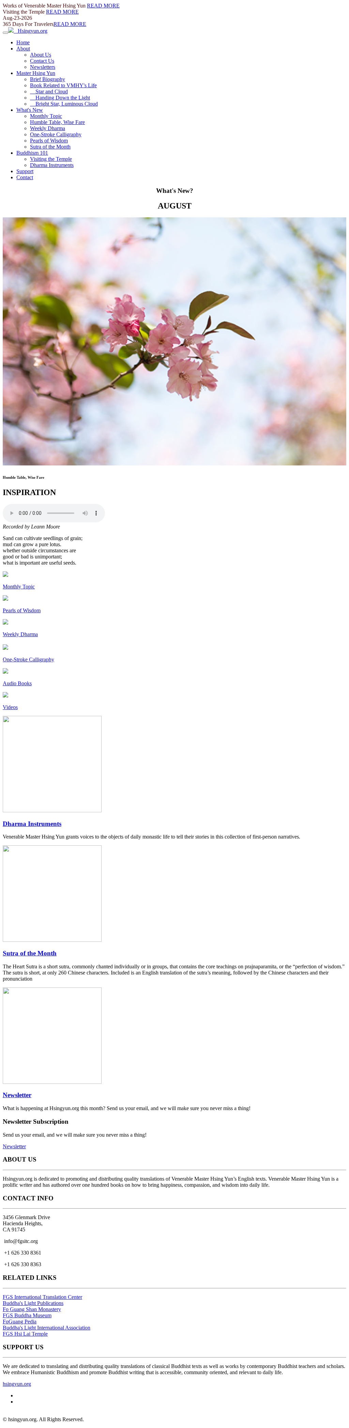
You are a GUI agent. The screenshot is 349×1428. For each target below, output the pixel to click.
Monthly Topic (46, 116)
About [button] (23, 48)
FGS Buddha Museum (27, 1315)
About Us (40, 55)
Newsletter (17, 1095)
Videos (10, 707)
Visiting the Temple (51, 159)
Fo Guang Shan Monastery (32, 1309)
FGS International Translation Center (42, 1297)
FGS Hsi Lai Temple (25, 1334)
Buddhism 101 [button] (32, 153)
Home (23, 42)
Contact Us (42, 61)
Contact (24, 177)
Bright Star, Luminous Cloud (64, 104)
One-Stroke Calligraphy (55, 134)
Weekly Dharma (47, 128)
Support (24, 171)
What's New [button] (29, 110)
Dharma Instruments (52, 165)
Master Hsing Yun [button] (35, 73)
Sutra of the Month (50, 147)
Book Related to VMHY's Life (63, 85)
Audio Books (17, 683)
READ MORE (103, 6)
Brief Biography (47, 79)
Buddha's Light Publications (33, 1303)
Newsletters (42, 67)
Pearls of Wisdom (49, 140)
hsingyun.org (17, 1384)
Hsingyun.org (30, 31)
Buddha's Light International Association (46, 1328)
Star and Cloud (49, 91)
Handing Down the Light (60, 98)
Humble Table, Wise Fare (57, 122)
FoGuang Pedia (19, 1321)
